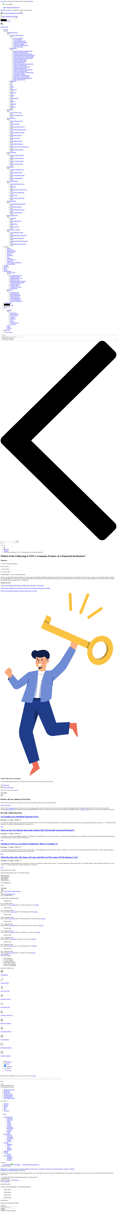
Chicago (9, 1141)
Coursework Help (11, 152)
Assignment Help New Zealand (18, 235)
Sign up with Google (8, 787)
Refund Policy (4, 1169)
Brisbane (9, 1150)
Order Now (30, 1)
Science (12, 86)
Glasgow (9, 1124)
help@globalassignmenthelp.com (11, 7)
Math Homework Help (16, 135)
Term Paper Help (14, 227)
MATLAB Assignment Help (17, 175)
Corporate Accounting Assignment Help (23, 72)
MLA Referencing (14, 294)
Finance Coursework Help (16, 161)
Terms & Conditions (24, 1169)
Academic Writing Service (16, 35)
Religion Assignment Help (20, 61)
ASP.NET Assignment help (17, 169)
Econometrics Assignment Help (21, 75)
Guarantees (10, 255)
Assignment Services (12, 32)
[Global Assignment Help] (9, 16)
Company (9, 310)
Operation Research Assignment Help (22, 54)
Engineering (13, 104)
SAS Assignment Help (19, 62)
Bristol (8, 1121)
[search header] (4, 308)
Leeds (8, 1132)
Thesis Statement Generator (17, 282)
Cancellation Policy (14, 1169)
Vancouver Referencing (16, 301)
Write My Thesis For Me (16, 115)
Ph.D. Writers (12, 891)
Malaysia (6, 1151)
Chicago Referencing (15, 298)
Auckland (9, 1158)
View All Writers (5, 954)
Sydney (9, 1145)
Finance (12, 95)
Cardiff (9, 1122)
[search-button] (16, 18)
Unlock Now (5, 785)
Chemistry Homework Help (17, 132)
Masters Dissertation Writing (17, 209)
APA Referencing (14, 292)
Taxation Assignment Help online (21, 66)
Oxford (9, 1131)
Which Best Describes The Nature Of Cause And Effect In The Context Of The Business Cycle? (39, 857)
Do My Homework (15, 138)
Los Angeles (10, 1138)
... (33, 824)
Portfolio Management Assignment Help (23, 56)
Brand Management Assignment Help (22, 69)
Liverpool (9, 1130)
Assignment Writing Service (20, 42)
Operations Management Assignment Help (24, 55)
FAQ (11, 320)
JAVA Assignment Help (16, 172)
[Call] (2, 4)
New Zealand (7, 1155)
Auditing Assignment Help (20, 68)
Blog (5, 268)
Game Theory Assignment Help (21, 76)
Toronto (9, 1154)
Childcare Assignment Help (20, 71)
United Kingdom (8, 1117)
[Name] (17, 542)
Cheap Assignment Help (19, 41)
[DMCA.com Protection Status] (9, 1170)
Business (12, 101)
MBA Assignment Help (19, 79)
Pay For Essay (13, 195)
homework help (85, 809)
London (9, 1125)
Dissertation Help (11, 201)
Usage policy (42, 1169)
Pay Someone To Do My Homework (19, 146)
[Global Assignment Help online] (12, 13)
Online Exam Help (18, 46)
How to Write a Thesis (15, 112)
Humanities (13, 92)
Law (11, 84)
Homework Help (11, 118)
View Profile (12, 905)
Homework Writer (14, 124)
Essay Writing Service (12, 181)
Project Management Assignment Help (23, 58)
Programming (10, 166)
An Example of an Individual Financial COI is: (20, 817)
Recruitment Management (19, 59)
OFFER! (3, 10)
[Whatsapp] (3, 4)
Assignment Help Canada (16, 232)
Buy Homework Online (16, 141)
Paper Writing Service (15, 221)
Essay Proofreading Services (17, 184)
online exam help (9, 809)
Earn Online (8, 303)
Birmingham (10, 1128)
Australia (6, 1142)
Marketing (12, 106)
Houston (9, 1140)
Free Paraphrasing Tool (16, 275)
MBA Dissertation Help (16, 212)
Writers (9, 248)
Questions (6, 267)
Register (3, 27)
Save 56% (3, 1)
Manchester (10, 1120)
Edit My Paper (14, 224)
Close (11, 339)
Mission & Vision (11, 251)
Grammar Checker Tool (16, 278)
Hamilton (9, 1160)
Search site (4, 337)
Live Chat (8, 1070)
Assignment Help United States (18, 244)
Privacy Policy (34, 1169)
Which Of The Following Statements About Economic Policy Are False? (19, 591)
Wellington (9, 1157)
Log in (16, 790)
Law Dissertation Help (16, 207)
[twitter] (1, 1167)
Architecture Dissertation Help (17, 204)
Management (13, 48)
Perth (8, 1147)
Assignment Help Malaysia (17, 238)
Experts (6, 1106)
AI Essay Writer (11, 264)
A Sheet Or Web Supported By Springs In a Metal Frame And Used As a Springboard (22, 585)
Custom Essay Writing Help (17, 192)
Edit (34, 1075)
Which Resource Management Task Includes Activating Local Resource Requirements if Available (25, 588)
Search (6, 339)
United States (7, 1134)
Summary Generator (15, 284)
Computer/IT (13, 89)
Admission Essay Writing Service (18, 189)
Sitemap (72, 1169)
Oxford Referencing (15, 299)
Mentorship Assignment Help (20, 52)
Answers (9, 328)
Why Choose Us (11, 259)
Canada (6, 1152)
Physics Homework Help (16, 121)
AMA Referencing (15, 297)
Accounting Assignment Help (20, 45)
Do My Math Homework (16, 144)
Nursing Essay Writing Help (17, 198)
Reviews (9, 254)
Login (6, 27)
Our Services (10, 249)
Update (3, 1209)
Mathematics (13, 81)
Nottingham (10, 1127)
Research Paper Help (12, 215)
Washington (10, 1137)
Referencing (10, 289)
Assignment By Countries (13, 229)
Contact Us (10, 261)
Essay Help (13, 186)
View (2, 826)
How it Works (10, 252)
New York (9, 1135)
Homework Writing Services (17, 126)
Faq (8, 257)
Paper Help (13, 218)
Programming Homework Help (18, 129)
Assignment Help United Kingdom (19, 241)
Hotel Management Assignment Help (22, 78)
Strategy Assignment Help (20, 65)
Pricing (9, 325)
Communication (14, 98)
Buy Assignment (17, 39)
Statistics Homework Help (16, 149)
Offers (8, 327)
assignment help (13, 808)
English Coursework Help (16, 158)
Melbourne (9, 1144)
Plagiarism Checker (15, 277)
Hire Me (36, 905)
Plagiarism (8, 1061)
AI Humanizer (13, 288)
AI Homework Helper (15, 287)
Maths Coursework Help (16, 164)
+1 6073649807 (6, 1164)
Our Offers (6, 1111)
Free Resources (8, 271)
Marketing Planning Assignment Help (22, 51)
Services (6, 29)
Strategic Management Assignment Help (23, 64)
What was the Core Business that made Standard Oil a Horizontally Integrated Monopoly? (38, 830)
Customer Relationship (19, 74)
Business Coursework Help (17, 155)
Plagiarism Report (9, 894)
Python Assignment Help (16, 178)
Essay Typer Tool (14, 279)
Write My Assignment (18, 44)
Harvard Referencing (15, 295)
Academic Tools (11, 272)
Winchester (10, 1118)
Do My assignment (18, 38)
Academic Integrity (58, 1169)
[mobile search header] (1, 15)
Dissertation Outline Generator (18, 281)
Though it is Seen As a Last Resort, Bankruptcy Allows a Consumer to (29, 844)
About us (9, 258)
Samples (6, 265)
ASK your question (5, 805)
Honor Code (49, 1169)
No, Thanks (4, 793)
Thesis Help (10, 109)
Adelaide (9, 1148)
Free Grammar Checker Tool (14, 262)
